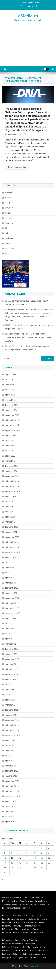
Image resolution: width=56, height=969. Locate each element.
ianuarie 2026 (11, 410)
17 (5, 863)
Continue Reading (18, 167)
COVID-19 (9, 208)
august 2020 (10, 740)
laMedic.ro (16, 898)
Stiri (7, 254)
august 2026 (10, 374)
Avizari (8, 198)
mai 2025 (9, 451)
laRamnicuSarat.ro (32, 929)
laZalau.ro (44, 957)
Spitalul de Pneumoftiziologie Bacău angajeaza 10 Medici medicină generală (26, 303)
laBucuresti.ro (21, 915)
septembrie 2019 (12, 796)
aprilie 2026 (10, 395)
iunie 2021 (9, 689)
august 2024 (10, 496)
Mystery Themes (37, 966)
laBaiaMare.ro (28, 947)
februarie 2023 (11, 588)
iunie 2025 (9, 446)
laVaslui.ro (7, 944)
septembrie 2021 (12, 674)
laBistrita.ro (40, 947)
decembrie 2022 (12, 598)
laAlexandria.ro (31, 944)
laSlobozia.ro (26, 954)
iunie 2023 (9, 568)
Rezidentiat (10, 248)
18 (12, 863)
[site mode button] (46, 69)
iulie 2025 (9, 440)
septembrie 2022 (12, 613)
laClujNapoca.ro (34, 915)
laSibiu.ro (6, 954)
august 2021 (10, 679)
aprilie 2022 (10, 639)
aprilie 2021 (10, 700)
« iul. (4, 879)
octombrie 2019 (12, 791)
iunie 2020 (9, 750)
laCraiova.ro (21, 919)
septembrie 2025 (12, 430)
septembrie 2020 (12, 735)
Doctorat (9, 218)
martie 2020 (10, 766)
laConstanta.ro (8, 919)
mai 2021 (9, 695)
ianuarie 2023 (11, 593)
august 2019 (10, 801)
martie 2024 (10, 522)
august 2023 (10, 557)
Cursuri (8, 213)
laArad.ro (6, 947)
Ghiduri (8, 228)
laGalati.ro (32, 919)
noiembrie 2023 (12, 542)
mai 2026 (9, 390)
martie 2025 (10, 461)
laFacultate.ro (41, 901)
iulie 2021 (9, 684)
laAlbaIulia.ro (17, 944)
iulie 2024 (9, 501)
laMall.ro (13, 901)
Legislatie (9, 238)
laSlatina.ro (16, 954)
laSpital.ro (26, 898)
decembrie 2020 (12, 720)
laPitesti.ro (18, 929)
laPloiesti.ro (42, 919)
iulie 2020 (9, 745)
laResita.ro (28, 950)
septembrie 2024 (12, 491)
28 (35, 868)
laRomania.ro (8, 915)
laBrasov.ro (7, 940)
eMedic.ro (28, 15)
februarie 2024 (11, 527)
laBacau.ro (16, 947)
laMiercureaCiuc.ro (33, 926)
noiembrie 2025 (12, 420)
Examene (9, 223)
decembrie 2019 (12, 781)
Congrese (9, 203)
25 (12, 868)
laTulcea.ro (35, 957)
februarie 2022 (11, 649)
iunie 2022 (9, 629)
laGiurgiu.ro (19, 926)
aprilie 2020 (10, 761)
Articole (8, 193)
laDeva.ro (41, 922)
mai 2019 (9, 817)
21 (35, 863)
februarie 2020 (11, 771)
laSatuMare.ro (40, 950)
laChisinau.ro (35, 904)
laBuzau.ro (20, 922)
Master (8, 243)
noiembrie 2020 (12, 725)
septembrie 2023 (12, 552)
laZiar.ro (21, 901)
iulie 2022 (9, 623)
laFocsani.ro (7, 926)
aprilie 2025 (10, 456)
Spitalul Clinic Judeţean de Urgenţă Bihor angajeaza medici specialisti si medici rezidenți (27, 348)
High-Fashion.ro (24, 908)
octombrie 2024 (12, 486)
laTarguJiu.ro (8, 957)
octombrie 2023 (12, 547)
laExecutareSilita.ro (20, 904)
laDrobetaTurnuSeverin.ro (32, 933)
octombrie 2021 (12, 669)
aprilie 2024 (10, 517)
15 (42, 858)
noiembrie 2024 (12, 481)
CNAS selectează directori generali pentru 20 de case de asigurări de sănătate (29, 327)
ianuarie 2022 (11, 654)
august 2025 (10, 435)
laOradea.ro (7, 929)
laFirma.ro (29, 901)
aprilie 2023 (10, 578)
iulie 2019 (9, 806)
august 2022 (10, 618)
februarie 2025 (11, 466)
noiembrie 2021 (12, 664)
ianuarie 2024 (11, 532)
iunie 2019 (9, 811)
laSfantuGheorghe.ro (30, 940)
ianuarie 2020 (11, 776)
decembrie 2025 (12, 415)
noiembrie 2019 (12, 786)
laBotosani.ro (8, 950)
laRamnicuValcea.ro (10, 933)
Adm (29, 134)
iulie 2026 (9, 380)
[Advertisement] (28, 49)
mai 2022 (9, 634)
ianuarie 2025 (11, 471)
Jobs (7, 233)
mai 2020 (9, 756)
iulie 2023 (9, 563)
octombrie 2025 (12, 425)
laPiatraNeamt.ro (9, 908)
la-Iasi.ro (16, 940)
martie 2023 (10, 583)
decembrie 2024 (12, 476)
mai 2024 (9, 512)
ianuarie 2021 (11, 715)
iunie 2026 (9, 385)
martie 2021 (10, 705)
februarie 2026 (11, 405)
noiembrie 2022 (12, 603)
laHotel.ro (36, 898)
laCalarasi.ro (30, 922)
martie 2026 (10, 400)
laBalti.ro (45, 904)
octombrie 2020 (12, 730)
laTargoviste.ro (39, 954)
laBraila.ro (19, 950)
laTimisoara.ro (8, 922)
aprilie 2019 (10, 822)
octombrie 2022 (12, 608)
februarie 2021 (11, 710)
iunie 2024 (9, 506)
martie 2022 (10, 644)
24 (5, 868)
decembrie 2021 (12, 659)
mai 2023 (9, 573)
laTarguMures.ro (22, 957)
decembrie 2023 (12, 537)
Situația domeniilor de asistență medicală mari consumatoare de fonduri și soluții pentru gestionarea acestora (28, 337)
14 (35, 858)
